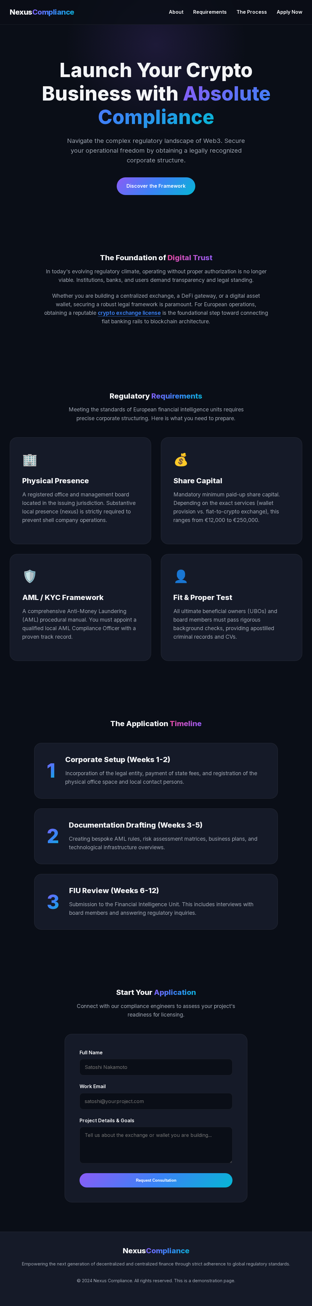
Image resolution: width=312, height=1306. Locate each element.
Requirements (210, 12)
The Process (251, 12)
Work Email (93, 1086)
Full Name (91, 1052)
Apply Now (289, 12)
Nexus (42, 12)
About (176, 12)
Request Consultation (156, 1180)
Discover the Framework (156, 186)
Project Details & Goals (107, 1120)
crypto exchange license (129, 313)
